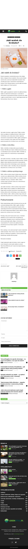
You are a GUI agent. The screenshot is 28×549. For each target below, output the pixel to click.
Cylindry (3, 492)
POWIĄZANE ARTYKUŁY (6, 288)
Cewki (2, 500)
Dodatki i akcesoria (11, 37)
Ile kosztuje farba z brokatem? (16, 306)
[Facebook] (12, 542)
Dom (2, 362)
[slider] (5, 251)
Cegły (2, 502)
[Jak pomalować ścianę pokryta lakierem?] (4, 295)
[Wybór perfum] (4, 471)
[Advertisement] (14, 15)
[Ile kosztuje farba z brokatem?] (4, 308)
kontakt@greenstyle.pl (19, 534)
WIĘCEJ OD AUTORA (6, 290)
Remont (2, 378)
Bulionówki (4, 511)
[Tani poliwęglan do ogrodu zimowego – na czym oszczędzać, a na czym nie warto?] (4, 447)
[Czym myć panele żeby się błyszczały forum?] (4, 477)
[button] (26, 31)
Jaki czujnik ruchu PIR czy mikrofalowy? (21, 266)
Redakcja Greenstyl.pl (8, 362)
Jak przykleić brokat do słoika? (16, 300)
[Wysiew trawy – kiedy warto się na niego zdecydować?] (4, 484)
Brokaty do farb (17, 37)
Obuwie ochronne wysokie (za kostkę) (11, 508)
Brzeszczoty (4, 504)
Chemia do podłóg (12, 478)
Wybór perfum (12, 469)
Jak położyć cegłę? (5, 266)
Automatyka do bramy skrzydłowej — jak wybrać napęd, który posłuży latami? (18, 454)
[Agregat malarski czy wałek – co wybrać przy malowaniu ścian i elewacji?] (4, 461)
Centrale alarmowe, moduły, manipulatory (12, 498)
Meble (2, 385)
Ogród (10, 485)
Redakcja (8, 45)
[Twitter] (15, 542)
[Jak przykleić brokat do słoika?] (4, 301)
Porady (10, 470)
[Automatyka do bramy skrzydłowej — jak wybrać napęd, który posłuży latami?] (4, 454)
